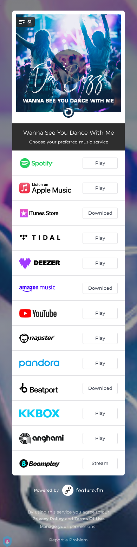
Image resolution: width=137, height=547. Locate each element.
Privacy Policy (48, 518)
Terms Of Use (89, 518)
